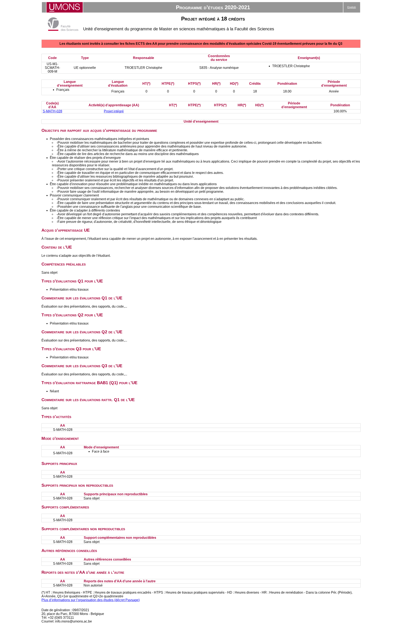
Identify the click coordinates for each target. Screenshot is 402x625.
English (351, 7)
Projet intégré (114, 111)
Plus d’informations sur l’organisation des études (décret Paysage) (90, 600)
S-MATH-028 (52, 111)
